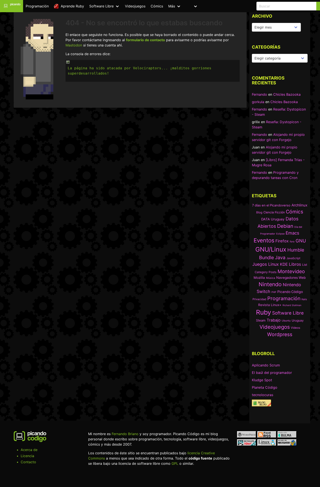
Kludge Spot (262, 380)
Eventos (264, 240)
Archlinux (299, 205)
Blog (259, 212)
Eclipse (280, 233)
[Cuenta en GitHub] (227, 6)
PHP (273, 292)
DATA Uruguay (273, 219)
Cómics (157, 6)
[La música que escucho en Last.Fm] (237, 6)
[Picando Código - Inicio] (11, 6)
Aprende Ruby (71, 6)
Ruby (263, 312)
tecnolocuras (262, 395)
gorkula (258, 102)
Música (270, 277)
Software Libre (101, 6)
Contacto (28, 462)
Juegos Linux (265, 264)
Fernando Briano (125, 434)
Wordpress (279, 334)
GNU (301, 241)
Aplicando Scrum (266, 365)
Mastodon (74, 45)
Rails (304, 299)
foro (292, 241)
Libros (295, 264)
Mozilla (259, 278)
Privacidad (259, 299)
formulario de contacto (145, 40)
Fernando (259, 94)
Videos (295, 327)
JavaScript (293, 258)
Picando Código (290, 292)
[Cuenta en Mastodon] (205, 6)
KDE (284, 264)
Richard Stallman (292, 305)
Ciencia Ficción (274, 212)
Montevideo (291, 271)
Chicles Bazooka (287, 94)
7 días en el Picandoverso (271, 205)
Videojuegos (135, 6)
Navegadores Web (291, 278)
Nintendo (270, 284)
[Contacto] (248, 6)
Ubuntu (286, 320)
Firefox (282, 240)
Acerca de (29, 450)
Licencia (27, 456)
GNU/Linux (270, 249)
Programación (37, 6)
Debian (285, 226)
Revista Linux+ (269, 305)
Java (280, 257)
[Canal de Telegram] (216, 6)
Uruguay (298, 320)
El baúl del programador (272, 372)
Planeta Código (264, 387)
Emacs (292, 233)
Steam (261, 320)
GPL (175, 463)
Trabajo (274, 320)
